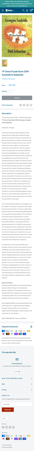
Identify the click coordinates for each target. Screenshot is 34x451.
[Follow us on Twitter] (6, 427)
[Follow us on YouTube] (13, 427)
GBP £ (4, 418)
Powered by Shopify (7, 447)
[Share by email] (31, 105)
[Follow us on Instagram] (10, 427)
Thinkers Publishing (8, 79)
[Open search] (23, 10)
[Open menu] (3, 10)
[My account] (27, 10)
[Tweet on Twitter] (27, 105)
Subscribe (8, 409)
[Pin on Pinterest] (24, 105)
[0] (31, 10)
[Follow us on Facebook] (3, 427)
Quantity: (4, 91)
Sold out (17, 98)
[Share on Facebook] (20, 105)
